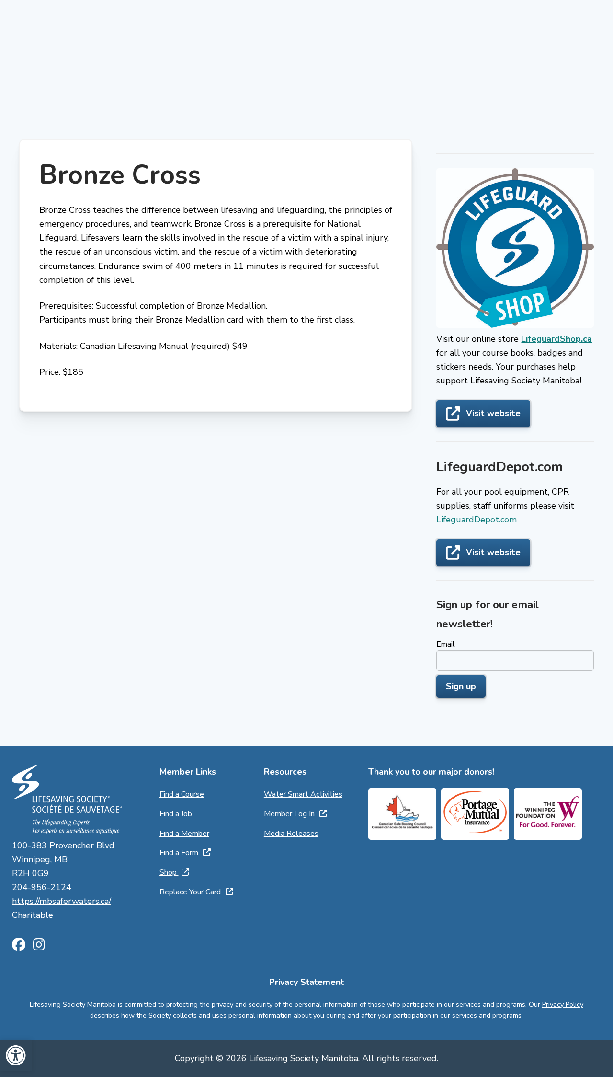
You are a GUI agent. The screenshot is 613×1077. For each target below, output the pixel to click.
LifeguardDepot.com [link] (476, 519)
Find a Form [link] (179, 852)
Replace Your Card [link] (191, 892)
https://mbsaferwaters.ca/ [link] (61, 901)
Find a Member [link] (184, 833)
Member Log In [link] (290, 814)
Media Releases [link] (291, 833)
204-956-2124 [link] (41, 887)
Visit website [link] (493, 413)
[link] (16, 1055)
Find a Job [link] (175, 814)
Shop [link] (169, 872)
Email (445, 644)
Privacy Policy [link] (562, 1004)
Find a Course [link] (181, 794)
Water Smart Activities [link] (303, 794)
